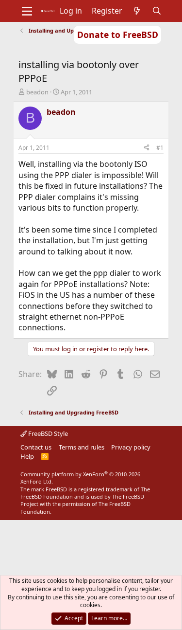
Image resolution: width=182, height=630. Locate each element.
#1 (160, 148)
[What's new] (137, 10)
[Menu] (27, 11)
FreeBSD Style (47, 433)
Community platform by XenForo (80, 477)
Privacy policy (130, 447)
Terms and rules (81, 447)
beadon (37, 92)
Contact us (35, 447)
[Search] (156, 10)
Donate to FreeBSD (117, 34)
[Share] (146, 148)
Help (27, 456)
